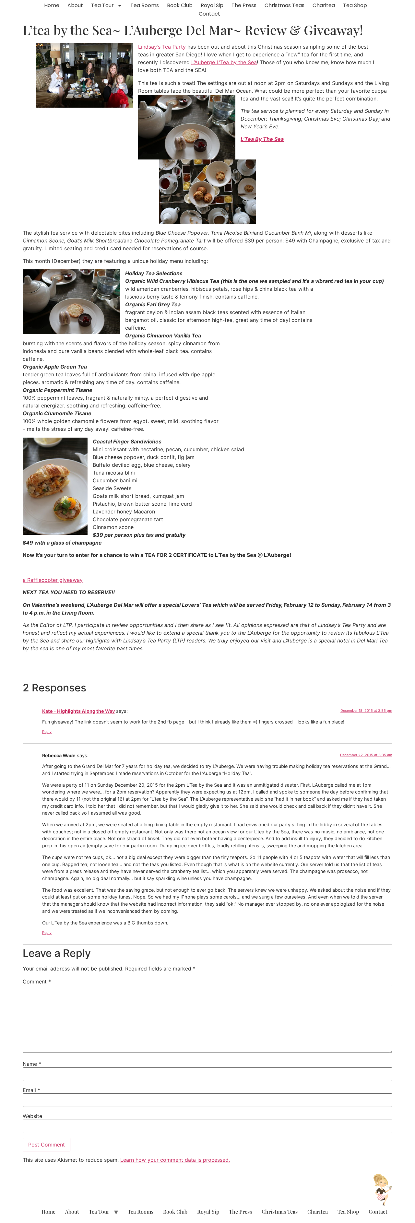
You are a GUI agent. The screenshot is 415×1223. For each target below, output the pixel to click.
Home (51, 5)
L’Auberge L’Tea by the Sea (224, 62)
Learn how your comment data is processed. (175, 1160)
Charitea (324, 5)
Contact (209, 14)
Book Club (180, 5)
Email (31, 1090)
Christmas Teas (284, 5)
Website (32, 1116)
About (75, 5)
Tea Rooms (144, 5)
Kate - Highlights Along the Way (78, 711)
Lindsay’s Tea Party (162, 46)
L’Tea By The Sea (262, 139)
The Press (243, 5)
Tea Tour (102, 5)
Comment (37, 981)
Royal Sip (212, 5)
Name (32, 1063)
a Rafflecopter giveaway (53, 580)
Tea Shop (355, 5)
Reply (47, 731)
